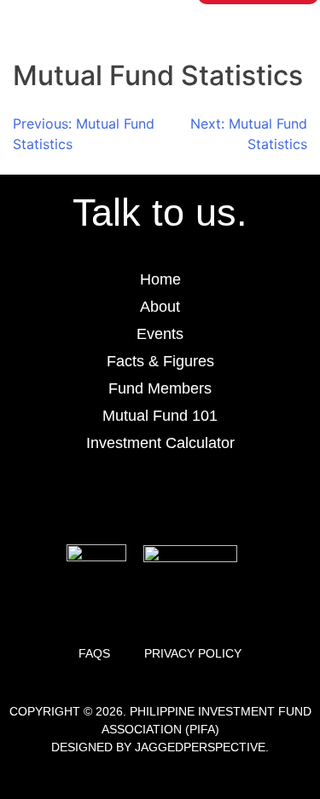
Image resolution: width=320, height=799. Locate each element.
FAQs (94, 653)
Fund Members (160, 388)
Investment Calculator (160, 442)
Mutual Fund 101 (160, 415)
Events (160, 333)
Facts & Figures (160, 361)
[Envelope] (207, 497)
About (160, 306)
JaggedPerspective (200, 747)
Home (160, 279)
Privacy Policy (192, 653)
